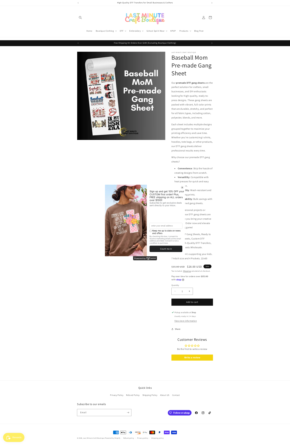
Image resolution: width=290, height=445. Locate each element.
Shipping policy (157, 438)
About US (164, 395)
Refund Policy (133, 395)
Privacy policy (142, 438)
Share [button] (177, 329)
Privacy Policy (116, 395)
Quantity (175, 285)
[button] (80, 17)
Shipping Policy (149, 395)
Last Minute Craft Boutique (94, 438)
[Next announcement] (212, 3)
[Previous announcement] (78, 3)
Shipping (187, 271)
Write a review (192, 357)
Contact (176, 395)
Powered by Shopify (113, 438)
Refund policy (128, 438)
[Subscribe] (128, 412)
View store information (185, 320)
